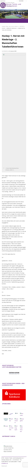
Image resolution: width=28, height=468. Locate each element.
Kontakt (2, 1)
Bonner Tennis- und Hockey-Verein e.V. (10, 26)
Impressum (4, 466)
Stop (27, 10)
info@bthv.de (4, 463)
